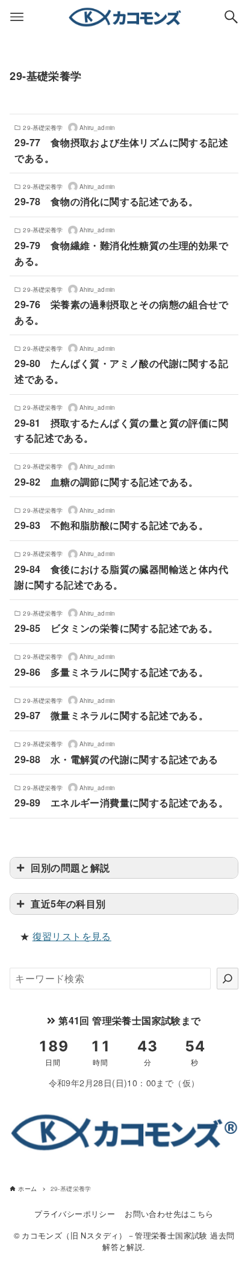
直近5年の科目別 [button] (68, 904)
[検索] (227, 978)
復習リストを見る (72, 936)
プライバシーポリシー (74, 1213)
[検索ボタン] (231, 17)
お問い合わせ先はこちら (169, 1213)
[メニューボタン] (17, 17)
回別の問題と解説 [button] (70, 867)
